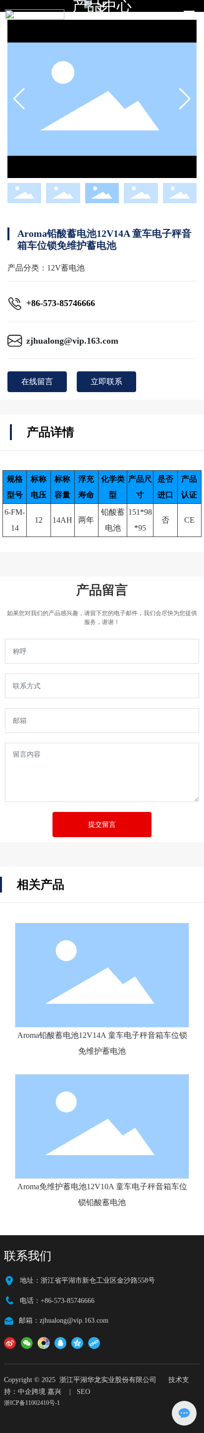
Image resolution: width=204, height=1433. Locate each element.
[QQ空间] (77, 1343)
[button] (185, 99)
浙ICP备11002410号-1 (32, 1402)
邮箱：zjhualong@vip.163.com (63, 1320)
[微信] (27, 1343)
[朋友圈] (44, 1343)
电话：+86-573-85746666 (57, 1300)
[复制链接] (94, 1343)
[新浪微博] (10, 1343)
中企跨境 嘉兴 (39, 1391)
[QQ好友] (60, 1343)
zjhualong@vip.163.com (72, 341)
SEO (83, 1391)
